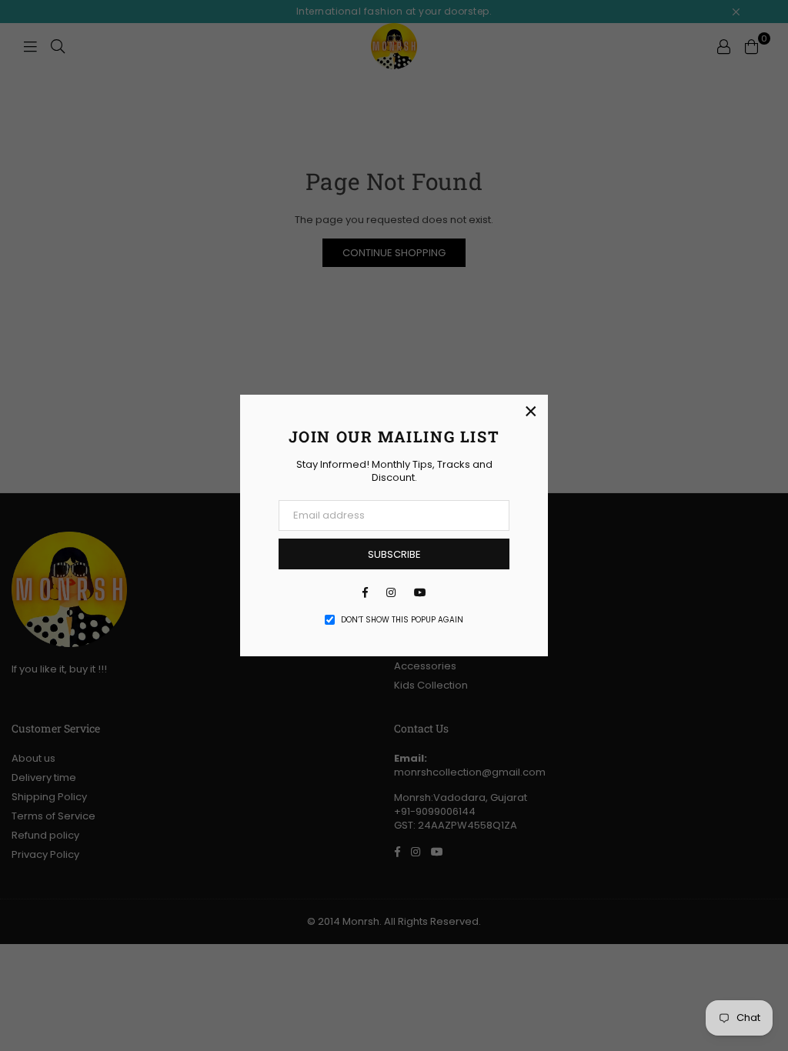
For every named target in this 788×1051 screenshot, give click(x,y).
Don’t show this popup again (402, 620)
